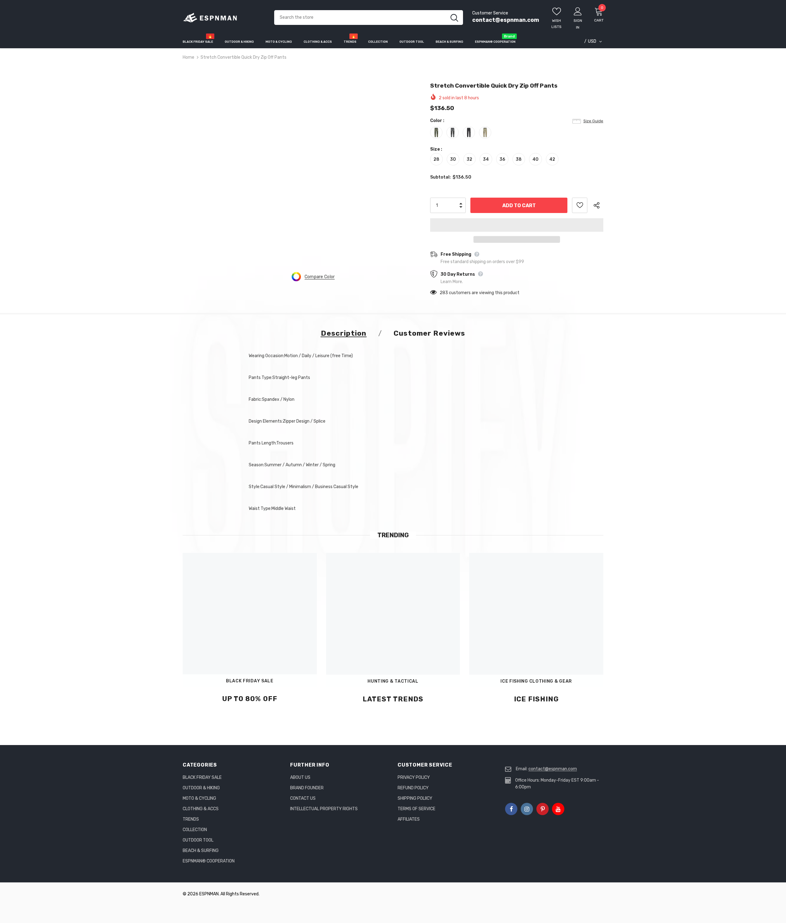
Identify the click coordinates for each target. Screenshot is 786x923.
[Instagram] (527, 809)
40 (535, 159)
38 (519, 159)
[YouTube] (558, 809)
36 (502, 159)
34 (486, 159)
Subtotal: (440, 177)
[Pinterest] (542, 809)
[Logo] (224, 18)
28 (436, 159)
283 (444, 292)
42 (552, 159)
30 (453, 159)
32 (469, 159)
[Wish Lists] (579, 205)
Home (188, 57)
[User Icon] (577, 11)
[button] (516, 225)
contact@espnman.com (505, 20)
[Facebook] (511, 809)
